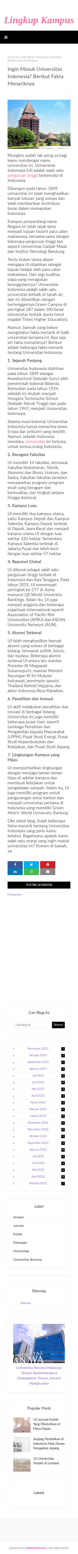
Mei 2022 (48, 1170)
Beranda (13, 57)
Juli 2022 (48, 1156)
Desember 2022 (46, 1122)
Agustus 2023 (46, 1069)
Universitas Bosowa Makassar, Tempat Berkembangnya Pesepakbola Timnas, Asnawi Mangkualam (39, 1375)
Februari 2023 (46, 1109)
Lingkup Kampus (39, 20)
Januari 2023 (47, 1116)
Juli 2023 (48, 1075)
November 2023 (46, 1048)
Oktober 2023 (46, 1055)
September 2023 (46, 1062)
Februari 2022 (46, 1183)
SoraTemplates (35, 1548)
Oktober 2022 (46, 1136)
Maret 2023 (47, 1102)
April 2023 (47, 1096)
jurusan (18, 1225)
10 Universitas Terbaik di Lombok (46, 1461)
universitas (35, 442)
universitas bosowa (27, 1259)
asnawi (18, 1217)
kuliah (17, 1234)
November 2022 (46, 1129)
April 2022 (47, 1176)
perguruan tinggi (23, 176)
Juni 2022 (48, 1163)
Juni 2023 (48, 1082)
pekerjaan (20, 1242)
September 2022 (46, 1143)
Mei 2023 (48, 1089)
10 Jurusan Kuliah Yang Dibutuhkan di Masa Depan (46, 1424)
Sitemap (26, 1303)
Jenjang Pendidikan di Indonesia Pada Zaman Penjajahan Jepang (49, 1444)
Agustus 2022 (47, 1149)
